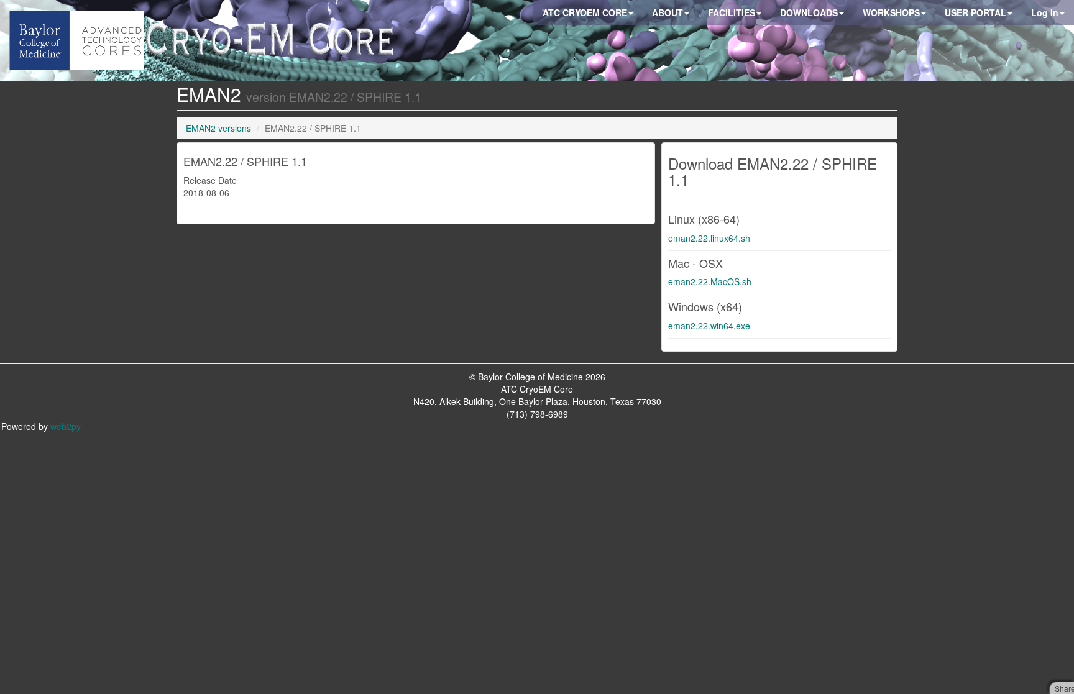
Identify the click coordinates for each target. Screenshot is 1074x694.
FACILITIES (731, 12)
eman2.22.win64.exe (709, 325)
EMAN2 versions (218, 128)
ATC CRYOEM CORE (585, 12)
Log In (1044, 12)
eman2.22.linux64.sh (709, 238)
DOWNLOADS (809, 12)
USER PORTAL (975, 12)
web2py (65, 426)
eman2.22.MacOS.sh (709, 281)
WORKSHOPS (891, 12)
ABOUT (667, 12)
